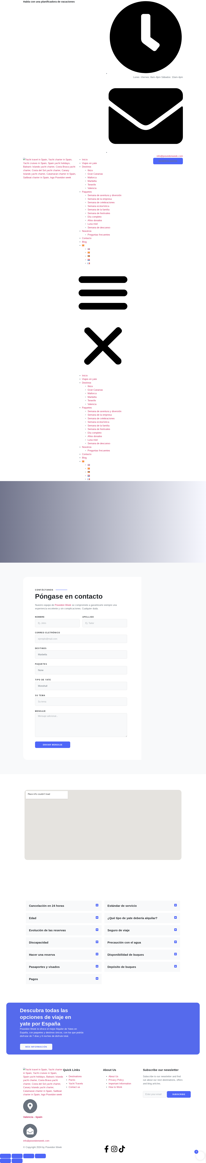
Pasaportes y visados (44, 966)
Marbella (92, 181)
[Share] (28, 1156)
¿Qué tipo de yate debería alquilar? (132, 918)
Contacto (86, 238)
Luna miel (93, 224)
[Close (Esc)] (40, 1156)
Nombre (40, 617)
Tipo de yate (43, 680)
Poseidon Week (63, 605)
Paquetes (87, 191)
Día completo (94, 216)
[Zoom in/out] (5, 1156)
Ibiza (90, 170)
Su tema (40, 696)
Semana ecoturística (98, 206)
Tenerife (92, 184)
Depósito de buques (121, 966)
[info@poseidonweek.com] (30, 1131)
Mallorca (92, 177)
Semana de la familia (98, 209)
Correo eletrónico (47, 633)
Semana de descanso (99, 227)
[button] (103, 319)
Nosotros (87, 231)
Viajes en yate (89, 163)
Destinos (86, 166)
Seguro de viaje (118, 930)
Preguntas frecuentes (99, 234)
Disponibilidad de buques (125, 954)
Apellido (88, 617)
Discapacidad (38, 942)
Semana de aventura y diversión (104, 195)
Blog (84, 242)
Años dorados (95, 220)
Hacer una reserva (42, 954)
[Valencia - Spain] (30, 1106)
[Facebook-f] (106, 1148)
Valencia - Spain (32, 1117)
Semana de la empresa (100, 199)
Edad (32, 918)
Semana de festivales (99, 213)
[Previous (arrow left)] (5, 1161)
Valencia (92, 188)
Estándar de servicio (122, 905)
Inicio (85, 159)
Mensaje (40, 711)
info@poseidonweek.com (36, 1140)
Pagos (33, 979)
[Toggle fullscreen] (17, 1156)
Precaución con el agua (124, 942)
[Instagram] (114, 1148)
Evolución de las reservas (47, 930)
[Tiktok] (121, 1148)
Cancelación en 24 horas (46, 905)
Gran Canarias (95, 174)
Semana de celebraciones (101, 202)
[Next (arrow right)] (17, 1161)
